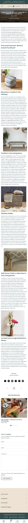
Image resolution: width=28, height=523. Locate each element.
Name (3, 441)
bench (13, 113)
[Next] (25, 412)
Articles (11, 18)
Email (2, 447)
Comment (4, 454)
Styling (14, 373)
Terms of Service (13, 517)
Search (6, 517)
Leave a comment (14, 375)
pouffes (14, 34)
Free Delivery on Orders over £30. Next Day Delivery (14, 2)
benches (21, 34)
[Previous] (2, 412)
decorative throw (12, 120)
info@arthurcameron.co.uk (18, 1)
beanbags (8, 156)
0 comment (16, 18)
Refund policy (22, 517)
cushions (3, 120)
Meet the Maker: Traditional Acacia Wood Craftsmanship (11, 420)
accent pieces (7, 35)
